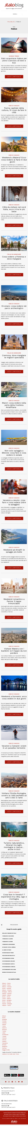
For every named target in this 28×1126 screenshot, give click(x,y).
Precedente (14, 924)
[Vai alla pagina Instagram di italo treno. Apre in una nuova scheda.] (9, 1082)
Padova (4, 1041)
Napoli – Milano (6, 995)
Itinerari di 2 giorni (7, 938)
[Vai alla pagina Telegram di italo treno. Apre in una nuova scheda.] (22, 1082)
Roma (3, 1017)
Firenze (4, 1021)
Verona (4, 1039)
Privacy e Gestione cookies (14, 1114)
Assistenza (6, 1112)
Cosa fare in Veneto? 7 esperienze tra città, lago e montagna (14, 896)
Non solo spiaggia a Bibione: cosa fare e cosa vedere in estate (14, 453)
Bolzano (4, 1029)
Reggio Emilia (6, 1050)
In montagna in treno (8, 952)
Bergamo (4, 1046)
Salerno (4, 1028)
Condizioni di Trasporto (16, 1112)
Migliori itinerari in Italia (9, 933)
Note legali (6, 1114)
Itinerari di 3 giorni (7, 941)
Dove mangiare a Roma (8, 958)
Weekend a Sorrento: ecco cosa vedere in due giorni (14, 697)
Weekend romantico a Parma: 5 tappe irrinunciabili (14, 601)
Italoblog (11, 21)
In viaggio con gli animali (9, 947)
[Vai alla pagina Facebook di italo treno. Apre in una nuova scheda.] (6, 1082)
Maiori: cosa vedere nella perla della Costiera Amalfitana (14, 405)
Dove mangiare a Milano (8, 961)
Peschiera (5, 1043)
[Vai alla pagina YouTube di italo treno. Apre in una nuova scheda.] (19, 1082)
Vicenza (4, 1038)
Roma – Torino (6, 997)
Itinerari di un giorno (8, 936)
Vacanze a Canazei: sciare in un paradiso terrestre (14, 747)
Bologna (4, 1019)
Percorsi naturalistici (8, 955)
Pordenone (5, 1034)
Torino (4, 1026)
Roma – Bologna (6, 1000)
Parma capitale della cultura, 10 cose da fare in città (14, 110)
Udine (3, 1033)
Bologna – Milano (7, 991)
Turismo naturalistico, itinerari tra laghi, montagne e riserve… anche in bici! (14, 846)
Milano (4, 1016)
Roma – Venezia (6, 988)
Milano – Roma (6, 983)
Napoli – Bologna (7, 1003)
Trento (4, 1031)
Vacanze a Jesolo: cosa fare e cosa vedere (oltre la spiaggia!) (14, 502)
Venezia (4, 1022)
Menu (15, 14)
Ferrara (4, 1048)
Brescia (4, 1044)
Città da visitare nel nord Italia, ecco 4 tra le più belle (14, 209)
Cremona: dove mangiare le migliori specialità (14, 356)
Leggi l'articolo (14, 76)
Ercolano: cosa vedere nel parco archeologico (14, 307)
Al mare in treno (6, 949)
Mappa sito (23, 1112)
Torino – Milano (6, 998)
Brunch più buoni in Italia (9, 972)
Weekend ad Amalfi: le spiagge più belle (14, 551)
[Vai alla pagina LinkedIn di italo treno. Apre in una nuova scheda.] (12, 1082)
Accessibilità (22, 1114)
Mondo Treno (14, 56)
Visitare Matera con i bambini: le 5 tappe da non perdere (14, 651)
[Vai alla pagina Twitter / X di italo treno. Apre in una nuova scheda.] (15, 1082)
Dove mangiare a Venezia (8, 966)
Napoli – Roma (6, 985)
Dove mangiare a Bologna (9, 969)
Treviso (4, 1036)
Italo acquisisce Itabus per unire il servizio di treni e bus (14, 60)
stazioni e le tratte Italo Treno (10, 1054)
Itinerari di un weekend (8, 944)
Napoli (4, 1024)
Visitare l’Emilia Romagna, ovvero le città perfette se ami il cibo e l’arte (14, 795)
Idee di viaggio (14, 105)
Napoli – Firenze (6, 993)
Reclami (9, 1112)
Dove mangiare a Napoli (8, 963)
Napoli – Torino (6, 1005)
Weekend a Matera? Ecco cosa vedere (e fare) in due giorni (14, 159)
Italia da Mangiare (14, 254)
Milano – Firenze (6, 986)
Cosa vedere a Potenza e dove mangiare (14, 258)
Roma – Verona (6, 1002)
